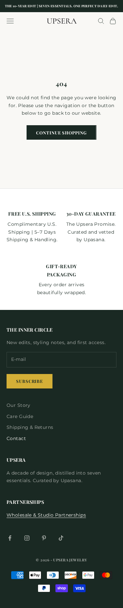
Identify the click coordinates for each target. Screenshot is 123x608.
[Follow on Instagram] (27, 538)
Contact (16, 438)
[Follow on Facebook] (10, 538)
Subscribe (29, 381)
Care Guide (20, 416)
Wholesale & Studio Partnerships (46, 515)
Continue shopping (61, 132)
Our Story (19, 405)
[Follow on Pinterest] (44, 538)
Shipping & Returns (30, 427)
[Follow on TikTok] (61, 538)
